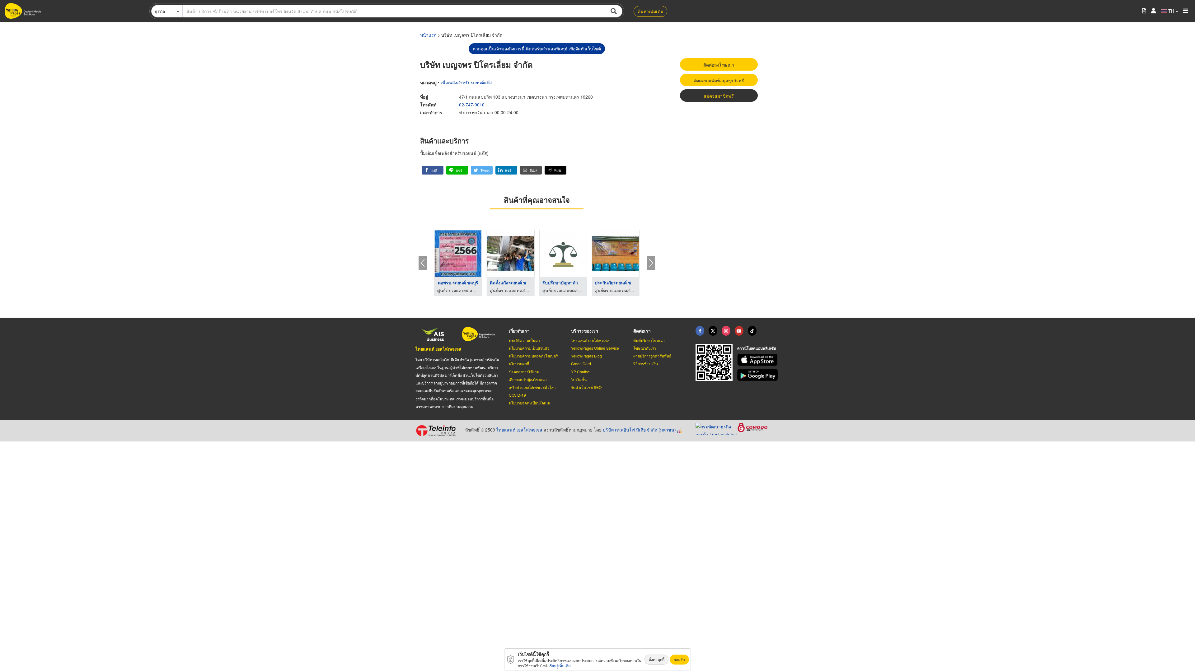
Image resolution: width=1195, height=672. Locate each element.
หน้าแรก (428, 35)
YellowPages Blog (586, 355)
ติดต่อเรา (642, 331)
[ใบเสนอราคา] (1144, 11)
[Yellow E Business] (700, 331)
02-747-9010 (472, 104)
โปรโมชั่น (579, 379)
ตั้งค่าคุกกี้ (656, 659)
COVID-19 (517, 395)
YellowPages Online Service (595, 348)
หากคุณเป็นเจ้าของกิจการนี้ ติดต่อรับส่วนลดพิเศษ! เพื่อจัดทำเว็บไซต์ (537, 48)
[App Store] (758, 360)
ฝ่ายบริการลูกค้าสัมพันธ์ (652, 355)
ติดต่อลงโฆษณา (718, 65)
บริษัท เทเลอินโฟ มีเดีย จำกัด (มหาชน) (639, 430)
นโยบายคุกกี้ (519, 363)
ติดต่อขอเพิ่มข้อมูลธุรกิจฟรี (718, 80)
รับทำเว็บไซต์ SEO (586, 387)
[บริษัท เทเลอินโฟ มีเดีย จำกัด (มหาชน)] (438, 430)
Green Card (581, 363)
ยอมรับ (679, 659)
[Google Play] (758, 375)
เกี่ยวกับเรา (519, 331)
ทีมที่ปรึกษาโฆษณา (649, 340)
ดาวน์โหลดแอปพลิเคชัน (756, 348)
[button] (432, 170)
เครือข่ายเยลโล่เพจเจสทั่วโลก (532, 387)
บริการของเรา (584, 331)
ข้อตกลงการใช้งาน (524, 371)
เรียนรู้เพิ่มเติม (560, 665)
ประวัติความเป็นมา (524, 340)
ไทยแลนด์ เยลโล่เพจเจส (438, 349)
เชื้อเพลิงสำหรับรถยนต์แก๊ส (466, 82)
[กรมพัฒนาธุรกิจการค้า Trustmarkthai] (717, 428)
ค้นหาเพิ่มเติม (650, 11)
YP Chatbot (580, 371)
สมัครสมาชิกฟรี (719, 96)
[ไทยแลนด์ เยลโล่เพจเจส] (713, 331)
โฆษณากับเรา (644, 348)
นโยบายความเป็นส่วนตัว (529, 348)
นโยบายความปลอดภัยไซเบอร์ (533, 355)
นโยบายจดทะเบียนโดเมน (529, 402)
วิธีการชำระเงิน (645, 363)
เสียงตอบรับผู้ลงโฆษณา (528, 379)
